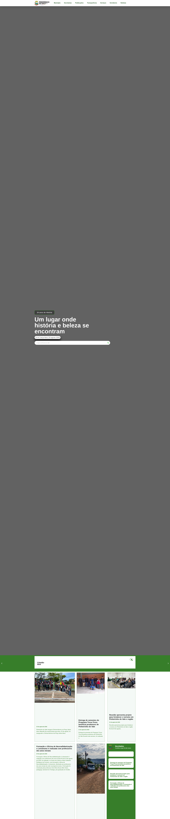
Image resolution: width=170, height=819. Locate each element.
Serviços (103, 3)
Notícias (123, 3)
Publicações (79, 3)
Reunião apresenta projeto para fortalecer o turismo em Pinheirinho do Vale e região (121, 717)
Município (57, 3)
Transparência (92, 3)
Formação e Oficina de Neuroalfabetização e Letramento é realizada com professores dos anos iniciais (54, 748)
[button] (44, 312)
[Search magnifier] (108, 343)
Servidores (113, 3)
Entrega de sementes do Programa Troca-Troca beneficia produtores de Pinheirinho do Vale (121, 764)
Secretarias (68, 3)
